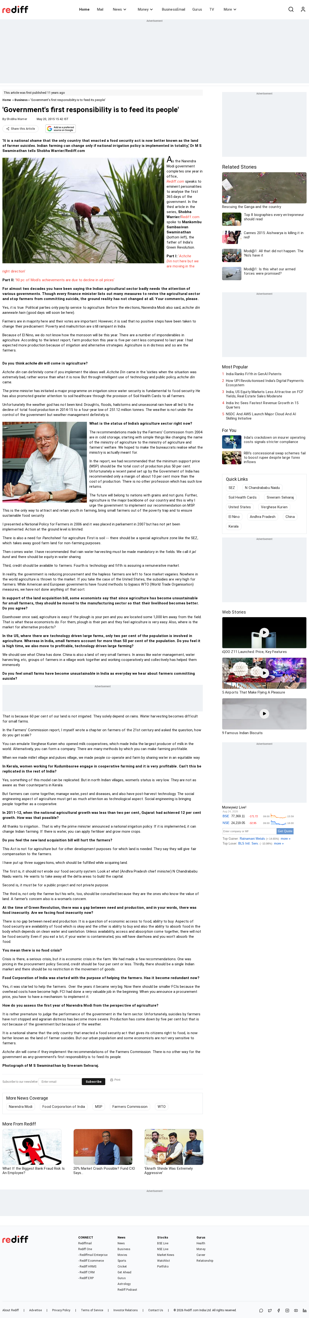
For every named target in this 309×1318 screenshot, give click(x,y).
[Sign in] (303, 9)
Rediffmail (85, 1243)
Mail (100, 9)
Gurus (197, 9)
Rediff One (85, 1249)
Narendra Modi (20, 1106)
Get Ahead (124, 1272)
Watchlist (163, 1260)
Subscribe (93, 1081)
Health (201, 1243)
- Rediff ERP (86, 1278)
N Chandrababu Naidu (262, 488)
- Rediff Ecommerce (91, 1260)
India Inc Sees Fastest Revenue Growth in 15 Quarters (262, 405)
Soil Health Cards (243, 497)
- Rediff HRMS (87, 1266)
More (228, 9)
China (290, 517)
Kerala (234, 526)
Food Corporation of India (63, 1106)
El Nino (234, 517)
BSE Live (163, 1243)
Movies (122, 1255)
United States (240, 507)
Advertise (35, 1310)
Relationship (205, 1260)
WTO (162, 1106)
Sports (122, 1260)
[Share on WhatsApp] (261, 1311)
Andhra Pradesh (262, 517)
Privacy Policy (61, 1310)
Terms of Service (92, 1310)
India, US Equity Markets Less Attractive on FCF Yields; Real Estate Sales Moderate (264, 394)
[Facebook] (279, 1311)
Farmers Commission (129, 1106)
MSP (98, 1106)
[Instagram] (287, 1311)
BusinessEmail (173, 9)
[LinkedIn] (305, 1311)
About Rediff (10, 1310)
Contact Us (155, 1310)
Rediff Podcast (127, 1289)
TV (211, 9)
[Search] (291, 9)
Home (84, 9)
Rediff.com (175, 181)
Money (143, 9)
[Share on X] (270, 1311)
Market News (165, 1255)
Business (21, 100)
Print (117, 1080)
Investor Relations (125, 1310)
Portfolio (163, 1266)
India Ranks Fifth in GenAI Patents (253, 374)
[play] (264, 633)
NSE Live (163, 1249)
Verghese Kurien (274, 507)
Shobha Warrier (17, 119)
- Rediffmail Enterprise (92, 1255)
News (117, 9)
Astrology (124, 1284)
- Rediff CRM (86, 1272)
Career (201, 1255)
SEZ (232, 488)
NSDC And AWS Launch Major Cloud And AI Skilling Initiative (261, 416)
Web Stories (234, 612)
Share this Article (23, 128)
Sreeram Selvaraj (280, 497)
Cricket (122, 1266)
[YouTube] (296, 1311)
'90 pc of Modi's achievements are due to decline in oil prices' (64, 280)
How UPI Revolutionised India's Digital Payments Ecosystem (265, 383)
